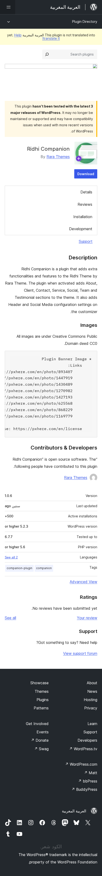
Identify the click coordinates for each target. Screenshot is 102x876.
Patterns (41, 708)
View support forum (80, 653)
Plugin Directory (84, 21)
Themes (42, 691)
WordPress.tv (83, 748)
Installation (82, 216)
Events (43, 732)
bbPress (87, 781)
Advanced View (83, 581)
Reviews (85, 204)
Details (86, 192)
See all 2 (11, 557)
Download (85, 174)
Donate (40, 740)
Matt (90, 772)
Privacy (90, 708)
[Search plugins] (47, 54)
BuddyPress (84, 789)
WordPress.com (81, 764)
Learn (92, 723)
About (92, 682)
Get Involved (37, 723)
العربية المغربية (74, 811)
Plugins (43, 699)
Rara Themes (58, 156)
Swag (41, 748)
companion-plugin (19, 568)
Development (80, 228)
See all (10, 617)
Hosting (90, 699)
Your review (87, 617)
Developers (87, 740)
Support (86, 241)
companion (44, 568)
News (92, 691)
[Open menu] (7, 7)
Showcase (39, 682)
